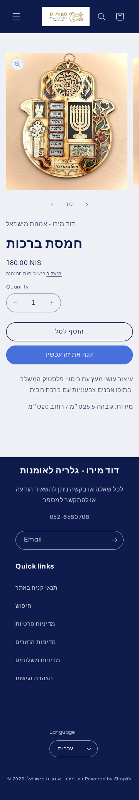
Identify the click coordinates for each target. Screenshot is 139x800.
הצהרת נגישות (34, 678)
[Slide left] (52, 204)
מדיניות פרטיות (35, 624)
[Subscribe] (114, 540)
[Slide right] (86, 204)
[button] (16, 16)
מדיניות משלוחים (37, 660)
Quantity (17, 287)
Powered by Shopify (108, 779)
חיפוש (23, 606)
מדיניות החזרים (35, 642)
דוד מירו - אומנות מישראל (55, 779)
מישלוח (53, 274)
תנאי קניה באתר (36, 588)
